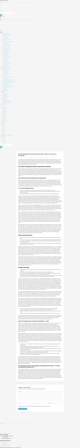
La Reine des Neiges (6, 107)
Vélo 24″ (4, 130)
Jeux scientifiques (6, 74)
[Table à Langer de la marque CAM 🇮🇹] (45, 418)
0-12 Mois (4, 137)
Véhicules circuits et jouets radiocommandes (10, 80)
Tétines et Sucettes (7, 63)
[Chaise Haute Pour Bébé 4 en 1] (55, 418)
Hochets (5, 46)
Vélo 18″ (4, 128)
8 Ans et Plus (5, 142)
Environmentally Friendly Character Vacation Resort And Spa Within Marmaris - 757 (39, 157)
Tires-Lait (5, 60)
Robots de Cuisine (6, 66)
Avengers (4, 114)
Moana (4, 122)
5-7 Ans (4, 141)
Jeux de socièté (5, 89)
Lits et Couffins (6, 52)
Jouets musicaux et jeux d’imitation (8, 76)
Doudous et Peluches (7, 47)
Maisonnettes (6, 96)
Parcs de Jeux (6, 55)
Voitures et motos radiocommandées (10, 82)
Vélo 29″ (4, 134)
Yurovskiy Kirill (56, 246)
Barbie (4, 116)
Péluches (5, 88)
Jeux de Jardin (5, 93)
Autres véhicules (6, 83)
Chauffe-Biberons (6, 62)
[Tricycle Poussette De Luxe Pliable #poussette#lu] (25, 418)
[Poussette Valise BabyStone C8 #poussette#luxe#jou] (5, 418)
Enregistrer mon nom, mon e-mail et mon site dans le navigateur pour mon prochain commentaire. (34, 406)
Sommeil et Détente (6, 49)
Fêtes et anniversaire (6, 90)
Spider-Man (4, 109)
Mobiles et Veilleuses (7, 48)
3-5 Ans (4, 140)
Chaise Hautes (6, 59)
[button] (40, 32)
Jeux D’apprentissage (7, 45)
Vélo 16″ (4, 127)
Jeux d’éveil (4, 40)
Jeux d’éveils (6, 70)
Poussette (5, 35)
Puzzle (5, 75)
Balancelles (5, 53)
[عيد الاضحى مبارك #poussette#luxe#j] (15, 418)
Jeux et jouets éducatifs (6, 68)
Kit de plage (6, 100)
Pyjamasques (5, 111)
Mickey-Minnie (5, 110)
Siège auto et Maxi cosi (6, 39)
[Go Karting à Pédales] (75, 417)
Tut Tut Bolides (5, 115)
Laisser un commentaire (22, 157)
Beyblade (4, 118)
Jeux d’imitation (6, 77)
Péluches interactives (7, 87)
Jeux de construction (7, 69)
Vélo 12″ (4, 124)
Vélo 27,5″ (4, 132)
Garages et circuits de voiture (8, 81)
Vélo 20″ (4, 129)
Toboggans (5, 94)
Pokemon (4, 108)
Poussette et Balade (6, 34)
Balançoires (5, 95)
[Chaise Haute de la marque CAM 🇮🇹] (35, 418)
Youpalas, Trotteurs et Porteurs (9, 41)
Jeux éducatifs (6, 73)
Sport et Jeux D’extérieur (6, 102)
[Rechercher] (1, 15)
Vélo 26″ (4, 131)
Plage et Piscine (5, 98)
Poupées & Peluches (6, 84)
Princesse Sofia (5, 121)
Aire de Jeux (5, 103)
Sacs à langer (6, 38)
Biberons (5, 61)
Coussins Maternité (7, 54)
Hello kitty (4, 117)
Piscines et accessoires (7, 101)
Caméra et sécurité (7, 56)
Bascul (5, 97)
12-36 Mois (4, 138)
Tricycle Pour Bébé (6, 42)
